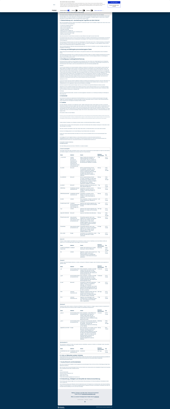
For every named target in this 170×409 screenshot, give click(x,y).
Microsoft (72, 167)
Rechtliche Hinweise (81, 399)
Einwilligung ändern (64, 143)
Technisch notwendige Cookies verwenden (114, 6)
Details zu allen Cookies (98, 10)
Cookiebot (72, 203)
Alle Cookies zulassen (114, 2)
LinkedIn (72, 157)
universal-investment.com (88, 394)
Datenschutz (86, 399)
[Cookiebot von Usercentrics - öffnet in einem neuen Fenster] (54, 10)
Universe (96, 396)
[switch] (76, 10)
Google (71, 233)
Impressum (90, 399)
